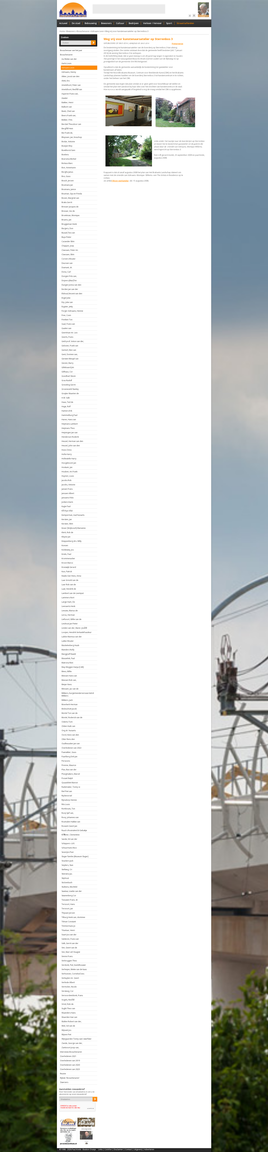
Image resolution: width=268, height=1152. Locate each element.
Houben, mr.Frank (69, 471)
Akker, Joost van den (70, 76)
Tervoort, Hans (68, 904)
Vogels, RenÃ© (68, 999)
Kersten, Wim (67, 523)
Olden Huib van (68, 726)
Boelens (65, 154)
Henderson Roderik (70, 437)
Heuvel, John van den (71, 445)
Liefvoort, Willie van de (71, 619)
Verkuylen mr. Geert (70, 978)
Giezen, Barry (67, 363)
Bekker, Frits (67, 120)
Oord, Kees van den (70, 735)
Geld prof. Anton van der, (73, 341)
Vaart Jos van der (69, 934)
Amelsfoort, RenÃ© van (72, 89)
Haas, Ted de (67, 402)
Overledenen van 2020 (70, 1065)
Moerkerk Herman (70, 704)
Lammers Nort (68, 597)
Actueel (63, 23)
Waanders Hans (69, 1012)
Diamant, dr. (67, 267)
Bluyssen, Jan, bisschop (72, 137)
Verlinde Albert (68, 982)
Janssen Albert (68, 493)
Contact (128, 1149)
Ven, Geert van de (69, 947)
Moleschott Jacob (69, 708)
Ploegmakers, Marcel (71, 774)
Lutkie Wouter (68, 641)
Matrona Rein (67, 662)
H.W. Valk (66, 397)
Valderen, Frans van (70, 939)
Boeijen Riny (67, 146)
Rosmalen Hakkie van (71, 821)
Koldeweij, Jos (68, 549)
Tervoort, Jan (67, 908)
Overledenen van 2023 (70, 1069)
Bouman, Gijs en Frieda (72, 193)
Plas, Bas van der (69, 769)
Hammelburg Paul (69, 415)
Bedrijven (134, 23)
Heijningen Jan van (70, 432)
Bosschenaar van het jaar (71, 50)
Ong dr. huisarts (69, 730)
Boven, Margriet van (70, 198)
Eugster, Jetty (67, 306)
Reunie (63, 1073)
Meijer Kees (67, 684)
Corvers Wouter (69, 258)
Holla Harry (67, 454)
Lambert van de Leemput (73, 593)
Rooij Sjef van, (68, 813)
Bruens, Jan (66, 219)
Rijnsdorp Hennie (69, 800)
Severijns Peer (68, 852)
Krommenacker (68, 558)
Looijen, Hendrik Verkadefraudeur (77, 632)
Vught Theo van (68, 1008)
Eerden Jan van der (70, 289)
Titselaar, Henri (68, 930)
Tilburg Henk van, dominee (73, 917)
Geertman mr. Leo (70, 332)
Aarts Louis (66, 63)
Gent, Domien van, (70, 354)
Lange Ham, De (68, 602)
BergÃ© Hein (67, 128)
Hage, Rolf (66, 406)
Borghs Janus (67, 172)
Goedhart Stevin (69, 376)
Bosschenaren (83, 31)
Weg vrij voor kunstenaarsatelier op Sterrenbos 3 (126, 31)
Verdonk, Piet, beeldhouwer (74, 965)
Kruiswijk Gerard (69, 567)
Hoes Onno (67, 450)
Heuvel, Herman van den (72, 441)
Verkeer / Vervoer (152, 23)
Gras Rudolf (67, 380)
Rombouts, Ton (68, 808)
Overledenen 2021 (68, 1056)
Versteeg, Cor (68, 991)
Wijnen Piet (66, 1034)
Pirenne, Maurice (69, 765)
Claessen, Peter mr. (70, 250)
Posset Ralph (67, 778)
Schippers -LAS (68, 843)
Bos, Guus (66, 176)
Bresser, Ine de (68, 211)
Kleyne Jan (66, 536)
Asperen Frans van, (70, 93)
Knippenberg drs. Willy (71, 541)
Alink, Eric (66, 80)
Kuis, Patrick (67, 571)
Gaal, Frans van (68, 324)
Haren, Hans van (69, 419)
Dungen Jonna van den (71, 285)
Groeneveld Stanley (70, 389)
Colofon (108, 1149)
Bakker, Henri (67, 102)
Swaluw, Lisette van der (72, 891)
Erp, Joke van (67, 302)
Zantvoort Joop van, (70, 1047)
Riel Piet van (67, 791)
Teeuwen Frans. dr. (70, 900)
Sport (169, 23)
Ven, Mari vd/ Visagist (71, 952)
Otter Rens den (68, 739)
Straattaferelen (185, 23)
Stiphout (65, 878)
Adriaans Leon (97, 31)
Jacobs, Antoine (68, 484)
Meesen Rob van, (69, 680)
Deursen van (67, 263)
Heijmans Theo (68, 428)
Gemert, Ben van (69, 350)
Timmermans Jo (68, 926)
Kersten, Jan (67, 519)
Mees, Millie (67, 671)
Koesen (65, 545)
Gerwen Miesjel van (70, 358)
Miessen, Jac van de (70, 688)
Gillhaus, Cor (67, 371)
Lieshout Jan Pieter (70, 623)
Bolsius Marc (67, 163)
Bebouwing (91, 23)
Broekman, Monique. (71, 215)
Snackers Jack (67, 860)
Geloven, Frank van (70, 345)
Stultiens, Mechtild (69, 887)
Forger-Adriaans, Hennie (72, 311)
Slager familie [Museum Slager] (75, 856)
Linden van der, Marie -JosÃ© (74, 628)
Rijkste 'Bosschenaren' (70, 1078)
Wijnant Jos (66, 1030)
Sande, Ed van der (69, 839)
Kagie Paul (66, 506)
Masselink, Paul (68, 658)
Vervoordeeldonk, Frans (72, 995)
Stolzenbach (67, 882)
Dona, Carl (66, 272)
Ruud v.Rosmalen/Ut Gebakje (74, 830)
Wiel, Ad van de (68, 1025)
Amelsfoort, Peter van (71, 85)
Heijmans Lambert (70, 424)
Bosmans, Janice (69, 189)
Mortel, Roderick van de (72, 717)
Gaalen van (66, 328)
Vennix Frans (67, 956)
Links (100, 1149)
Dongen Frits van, (69, 276)
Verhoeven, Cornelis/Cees (73, 973)
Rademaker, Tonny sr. (71, 787)
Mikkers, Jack (67, 700)
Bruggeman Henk (69, 224)
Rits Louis (66, 804)
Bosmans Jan (67, 185)
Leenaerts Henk (68, 606)
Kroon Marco (67, 562)
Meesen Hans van (69, 675)
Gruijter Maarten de (70, 393)
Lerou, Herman (68, 615)
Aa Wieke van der (69, 59)
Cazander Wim (68, 241)
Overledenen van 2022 (71, 748)
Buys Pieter (66, 237)
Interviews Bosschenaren (71, 1052)
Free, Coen (66, 315)
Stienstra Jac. (67, 873)
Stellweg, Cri (67, 869)
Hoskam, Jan (67, 467)
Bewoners (106, 23)
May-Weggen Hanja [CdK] (73, 667)
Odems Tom (67, 721)
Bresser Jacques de (70, 206)
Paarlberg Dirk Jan (69, 756)
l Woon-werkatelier (120, 180)
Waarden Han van (69, 1017)
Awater (65, 98)
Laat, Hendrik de (69, 589)
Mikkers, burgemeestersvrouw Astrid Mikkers (78, 694)
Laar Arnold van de (70, 580)
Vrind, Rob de (68, 1004)
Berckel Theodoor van (71, 124)
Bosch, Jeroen (68, 180)
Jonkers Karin (67, 502)
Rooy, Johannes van (70, 817)
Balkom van (67, 106)
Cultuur (120, 23)
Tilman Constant (69, 921)
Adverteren (149, 1149)
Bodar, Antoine (68, 141)
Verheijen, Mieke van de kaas (74, 969)
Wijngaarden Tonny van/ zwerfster (77, 1039)
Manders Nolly (68, 649)
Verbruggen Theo (69, 960)
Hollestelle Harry (69, 458)
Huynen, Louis (68, 476)
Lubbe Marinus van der (72, 636)
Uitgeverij (138, 1149)
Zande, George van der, (72, 1043)
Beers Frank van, (69, 115)
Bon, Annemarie (69, 167)
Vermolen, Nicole (69, 986)
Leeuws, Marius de (70, 610)
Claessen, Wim (68, 254)
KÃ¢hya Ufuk (67, 510)
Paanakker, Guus (69, 752)
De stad (76, 23)
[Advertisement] (129, 9)
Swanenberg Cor (69, 895)
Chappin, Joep (68, 245)
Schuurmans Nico (69, 847)
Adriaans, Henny (69, 72)
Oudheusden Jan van (71, 743)
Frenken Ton (67, 319)
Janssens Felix (68, 497)
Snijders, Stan (67, 865)
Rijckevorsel (67, 795)
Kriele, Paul (66, 554)
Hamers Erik (67, 410)
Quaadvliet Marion (70, 782)
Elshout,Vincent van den (72, 293)
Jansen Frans (67, 489)
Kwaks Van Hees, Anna (71, 576)
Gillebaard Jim (68, 367)
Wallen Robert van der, (72, 1021)
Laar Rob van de (69, 584)
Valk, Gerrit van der (70, 943)
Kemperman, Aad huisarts (73, 515)
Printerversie (177, 43)
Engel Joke (66, 298)
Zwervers (64, 1082)
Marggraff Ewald (69, 654)
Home (62, 31)
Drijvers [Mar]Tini (69, 280)
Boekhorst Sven (68, 150)
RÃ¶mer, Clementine (71, 834)
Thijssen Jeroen (68, 913)
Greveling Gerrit (69, 384)
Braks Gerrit (67, 202)
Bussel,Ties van (68, 232)
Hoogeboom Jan (69, 463)
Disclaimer (118, 1149)
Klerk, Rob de (67, 532)
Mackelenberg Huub (70, 645)
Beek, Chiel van (68, 111)
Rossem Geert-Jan (69, 826)
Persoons (66, 761)
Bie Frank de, (67, 133)
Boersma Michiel (69, 159)
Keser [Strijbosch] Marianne (74, 528)
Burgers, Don (67, 228)
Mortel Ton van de (70, 713)
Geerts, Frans (67, 337)
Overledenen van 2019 (70, 1060)
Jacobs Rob (66, 480)
